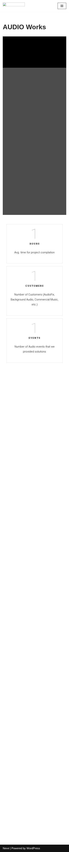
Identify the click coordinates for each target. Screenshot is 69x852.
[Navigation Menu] (62, 6)
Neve (6, 848)
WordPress (33, 848)
